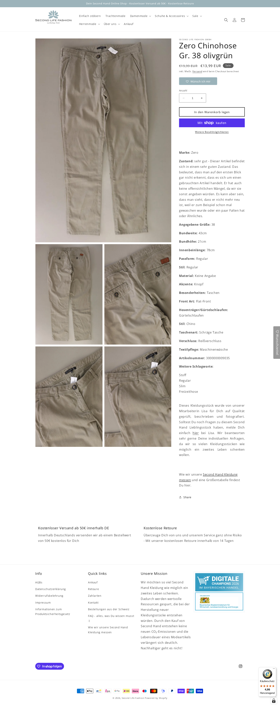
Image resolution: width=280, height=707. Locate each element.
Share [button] (187, 497)
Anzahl (183, 90)
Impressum (43, 602)
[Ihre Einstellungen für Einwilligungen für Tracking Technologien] (273, 700)
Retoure (93, 589)
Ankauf (93, 582)
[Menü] (274, 669)
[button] (140, 16)
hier (196, 433)
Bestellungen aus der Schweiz (109, 609)
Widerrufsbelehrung (49, 595)
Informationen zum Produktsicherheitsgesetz (52, 611)
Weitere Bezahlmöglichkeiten (212, 132)
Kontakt (93, 602)
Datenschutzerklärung (50, 589)
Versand (197, 71)
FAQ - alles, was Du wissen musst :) (111, 618)
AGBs (38, 582)
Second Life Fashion (133, 698)
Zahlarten (94, 595)
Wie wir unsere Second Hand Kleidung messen (108, 629)
